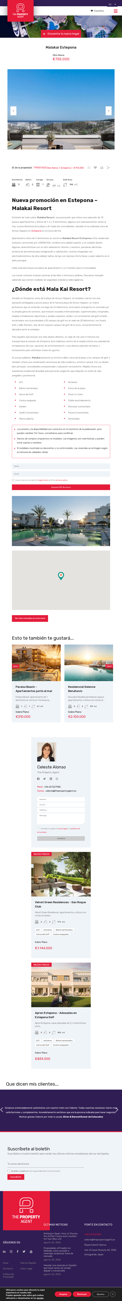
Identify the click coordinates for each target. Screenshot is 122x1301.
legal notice (43, 480)
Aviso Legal (26, 1268)
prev (15, 666)
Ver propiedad (61, 887)
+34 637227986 (92, 1234)
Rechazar (82, 1294)
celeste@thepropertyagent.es (61, 791)
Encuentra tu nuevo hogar (63, 34)
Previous (13, 110)
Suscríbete (15, 1177)
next (109, 666)
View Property (41, 673)
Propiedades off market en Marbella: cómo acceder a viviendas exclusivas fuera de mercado (58, 1252)
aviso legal (62, 829)
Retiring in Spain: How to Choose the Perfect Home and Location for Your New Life (61, 1236)
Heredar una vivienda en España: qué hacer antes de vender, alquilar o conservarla (60, 1268)
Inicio (5, 1263)
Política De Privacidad (8, 1275)
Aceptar (63, 1294)
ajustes (40, 1298)
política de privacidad (50, 1171)
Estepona (36, 231)
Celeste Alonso (98, 1245)
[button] (64, 580)
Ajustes (100, 1294)
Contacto (8, 1268)
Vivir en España (28, 1263)
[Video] (61, 521)
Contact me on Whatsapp (89, 167)
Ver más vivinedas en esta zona (30, 618)
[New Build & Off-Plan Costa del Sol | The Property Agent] (20, 20)
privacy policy (62, 480)
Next (109, 110)
